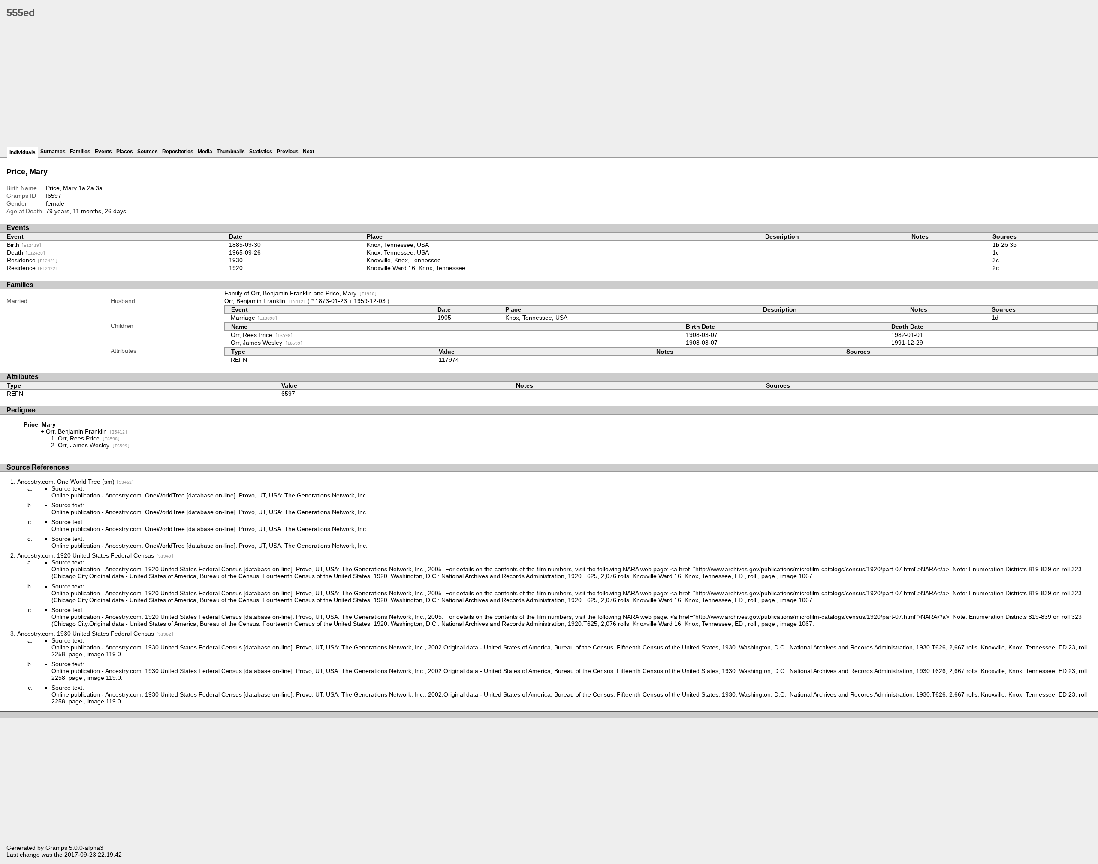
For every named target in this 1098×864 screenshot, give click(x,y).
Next (308, 152)
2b (1004, 244)
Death (26, 252)
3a (99, 188)
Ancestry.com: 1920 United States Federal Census (95, 555)
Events (103, 152)
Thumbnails (231, 152)
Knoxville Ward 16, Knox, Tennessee (416, 267)
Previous (288, 152)
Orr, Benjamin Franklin (265, 300)
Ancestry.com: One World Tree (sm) (75, 481)
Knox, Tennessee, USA (398, 244)
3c (995, 260)
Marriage (254, 317)
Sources (147, 152)
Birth (24, 244)
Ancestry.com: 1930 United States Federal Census (95, 633)
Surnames (53, 152)
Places (124, 152)
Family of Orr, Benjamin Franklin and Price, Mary (300, 293)
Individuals (22, 152)
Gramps (56, 847)
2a (90, 188)
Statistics (260, 152)
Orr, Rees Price (262, 334)
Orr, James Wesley (267, 342)
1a (81, 188)
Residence (32, 260)
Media (205, 152)
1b (995, 244)
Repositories (177, 152)
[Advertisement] (263, 86)
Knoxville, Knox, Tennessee (404, 260)
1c (995, 252)
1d (995, 317)
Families (80, 152)
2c (995, 267)
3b (1013, 244)
